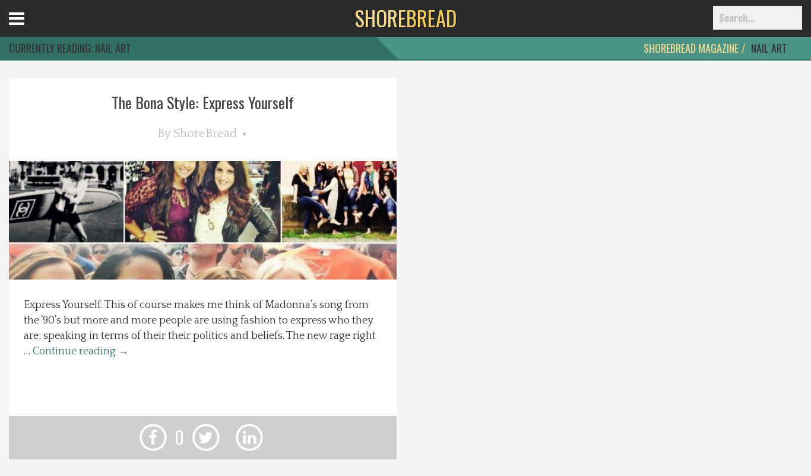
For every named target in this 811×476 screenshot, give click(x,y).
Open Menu (31, 29)
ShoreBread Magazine (691, 48)
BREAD (406, 18)
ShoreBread (205, 133)
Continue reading (81, 351)
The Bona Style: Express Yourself (203, 102)
